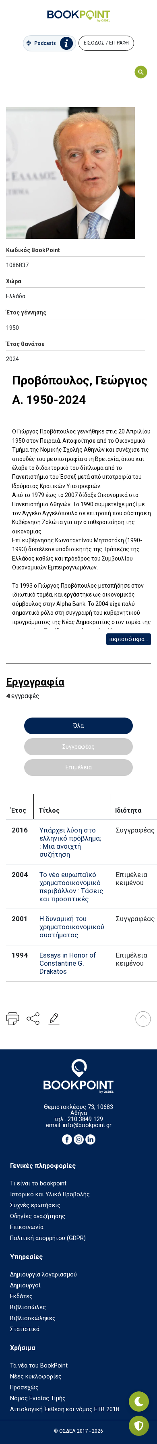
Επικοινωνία (26, 1227)
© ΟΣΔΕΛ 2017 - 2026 (78, 1431)
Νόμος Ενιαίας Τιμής (38, 1398)
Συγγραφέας (78, 746)
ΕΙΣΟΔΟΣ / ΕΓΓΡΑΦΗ (106, 43)
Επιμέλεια (79, 767)
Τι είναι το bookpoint (38, 1183)
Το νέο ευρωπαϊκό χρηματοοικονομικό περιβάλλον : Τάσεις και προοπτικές (71, 887)
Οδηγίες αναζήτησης (37, 1216)
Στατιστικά (24, 1329)
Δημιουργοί (25, 1285)
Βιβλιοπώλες (28, 1307)
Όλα (78, 725)
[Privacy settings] (139, 1426)
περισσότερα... (128, 639)
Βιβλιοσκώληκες (33, 1318)
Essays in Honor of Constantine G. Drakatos (67, 963)
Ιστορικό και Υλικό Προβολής (50, 1194)
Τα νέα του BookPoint (39, 1365)
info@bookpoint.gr (87, 1125)
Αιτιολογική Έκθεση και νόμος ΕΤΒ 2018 (64, 1409)
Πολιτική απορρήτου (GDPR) (48, 1238)
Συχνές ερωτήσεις (35, 1205)
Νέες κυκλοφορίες (36, 1376)
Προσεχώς (24, 1387)
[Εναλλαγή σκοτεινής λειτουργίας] (139, 1401)
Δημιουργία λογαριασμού (43, 1274)
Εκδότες (21, 1296)
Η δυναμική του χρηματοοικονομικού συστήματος (71, 927)
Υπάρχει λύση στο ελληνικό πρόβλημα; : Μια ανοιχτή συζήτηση (70, 842)
